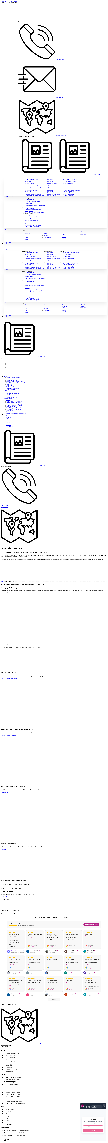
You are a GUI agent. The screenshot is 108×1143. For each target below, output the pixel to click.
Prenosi (45, 233)
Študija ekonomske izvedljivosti (32, 220)
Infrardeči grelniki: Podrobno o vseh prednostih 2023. (13, 1132)
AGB (5, 1140)
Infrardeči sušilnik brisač (68, 185)
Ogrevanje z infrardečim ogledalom (33, 185)
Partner (26, 237)
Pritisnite (46, 235)
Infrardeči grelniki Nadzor (69, 187)
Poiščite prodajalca (5, 896)
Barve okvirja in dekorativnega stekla (71, 179)
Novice (45, 231)
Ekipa (26, 235)
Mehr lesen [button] (30, 937)
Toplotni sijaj (50, 179)
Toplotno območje (51, 187)
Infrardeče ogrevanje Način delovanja (33, 216)
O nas (5, 229)
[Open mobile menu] (22, 207)
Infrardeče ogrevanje (8, 196)
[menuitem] (21, 7)
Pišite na (5, 244)
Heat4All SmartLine (29, 181)
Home (2, 581)
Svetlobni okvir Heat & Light (69, 181)
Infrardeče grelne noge (68, 183)
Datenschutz (6, 1138)
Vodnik (5, 243)
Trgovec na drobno (29, 231)
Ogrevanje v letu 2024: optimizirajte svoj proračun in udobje (15, 1130)
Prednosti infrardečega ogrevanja (32, 218)
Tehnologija (27, 215)
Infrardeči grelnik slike (30, 183)
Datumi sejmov (47, 237)
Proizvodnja (27, 233)
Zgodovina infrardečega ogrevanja (33, 201)
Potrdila (26, 239)
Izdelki (5, 249)
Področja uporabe (29, 203)
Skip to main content (5, 1)
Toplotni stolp (50, 181)
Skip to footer (13, 1)
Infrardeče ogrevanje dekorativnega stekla (34, 187)
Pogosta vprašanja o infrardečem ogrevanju (35, 205)
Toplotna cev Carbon (52, 183)
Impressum (6, 1139)
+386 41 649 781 (60, 59)
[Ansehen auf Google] (27, 951)
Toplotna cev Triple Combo (53, 185)
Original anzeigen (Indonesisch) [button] (93, 986)
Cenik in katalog (97, 174)
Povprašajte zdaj (59, 97)
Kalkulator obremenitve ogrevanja (13, 1096)
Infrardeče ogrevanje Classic (31, 179)
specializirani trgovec (61, 135)
